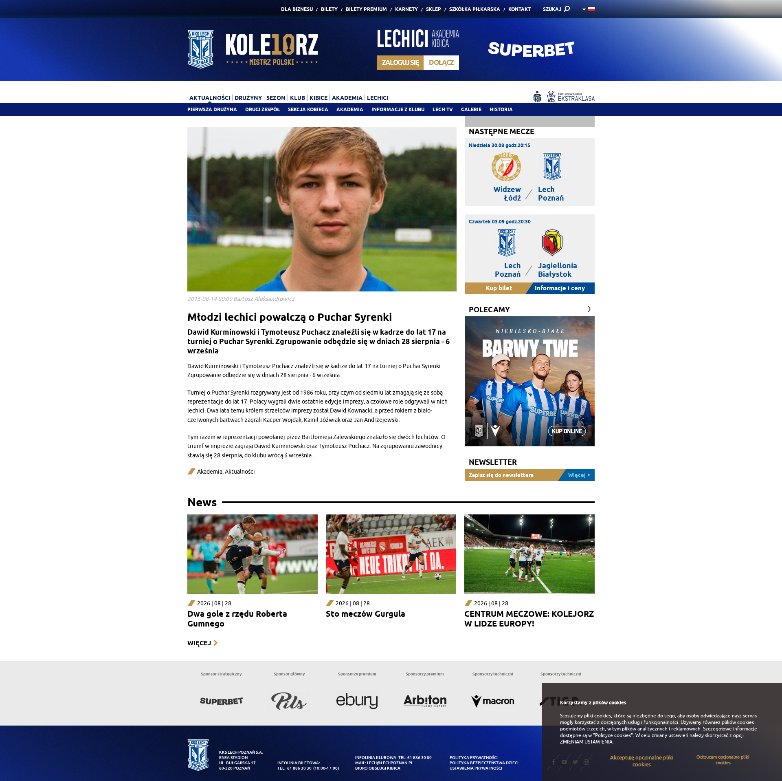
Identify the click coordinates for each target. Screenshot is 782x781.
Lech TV (443, 109)
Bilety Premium (366, 9)
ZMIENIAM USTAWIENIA (586, 742)
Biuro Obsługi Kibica (377, 768)
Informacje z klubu (397, 109)
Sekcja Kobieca (308, 109)
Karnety (406, 9)
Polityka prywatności (474, 757)
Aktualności (240, 471)
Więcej (199, 643)
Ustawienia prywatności (476, 768)
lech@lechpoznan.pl (390, 763)
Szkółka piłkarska (474, 9)
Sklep (433, 9)
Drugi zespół (262, 109)
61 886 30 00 (419, 757)
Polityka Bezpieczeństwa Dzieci (484, 763)
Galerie (471, 109)
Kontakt (519, 9)
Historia (501, 109)
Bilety (329, 9)
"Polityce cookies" (613, 735)
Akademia (349, 109)
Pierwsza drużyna (212, 109)
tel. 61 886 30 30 (294, 768)
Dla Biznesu (297, 9)
